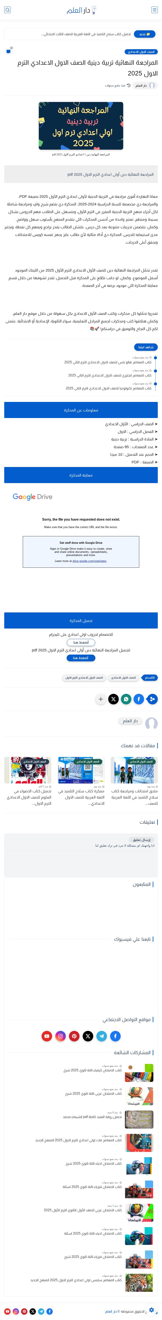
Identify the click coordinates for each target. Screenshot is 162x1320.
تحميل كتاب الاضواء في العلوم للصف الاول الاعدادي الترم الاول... (29, 797)
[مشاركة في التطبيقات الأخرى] (101, 699)
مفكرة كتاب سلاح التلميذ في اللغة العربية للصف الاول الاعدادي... (81, 797)
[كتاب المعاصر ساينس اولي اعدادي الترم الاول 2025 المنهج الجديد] (139, 1283)
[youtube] (47, 1036)
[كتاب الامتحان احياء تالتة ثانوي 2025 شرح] (139, 1166)
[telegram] (101, 1036)
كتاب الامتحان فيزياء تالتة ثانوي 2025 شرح (93, 1257)
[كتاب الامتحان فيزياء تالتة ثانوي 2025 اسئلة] (139, 1190)
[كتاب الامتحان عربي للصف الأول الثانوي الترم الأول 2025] (139, 1213)
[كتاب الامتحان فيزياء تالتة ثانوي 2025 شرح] (139, 1259)
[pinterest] (74, 1036)
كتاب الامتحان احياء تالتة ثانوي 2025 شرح (94, 1163)
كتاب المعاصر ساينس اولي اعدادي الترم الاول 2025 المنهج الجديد (76, 1280)
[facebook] (115, 1036)
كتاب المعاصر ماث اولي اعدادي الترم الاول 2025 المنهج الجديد (78, 1140)
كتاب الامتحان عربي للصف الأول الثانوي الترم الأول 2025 (83, 1210)
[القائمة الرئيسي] (154, 10)
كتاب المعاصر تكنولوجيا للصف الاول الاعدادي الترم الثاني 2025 (108, 388)
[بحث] (7, 10)
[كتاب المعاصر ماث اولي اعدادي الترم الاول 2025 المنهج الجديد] (139, 1143)
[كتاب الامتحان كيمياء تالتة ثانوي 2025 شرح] (139, 1073)
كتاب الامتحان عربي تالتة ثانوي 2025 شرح (93, 1093)
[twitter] (88, 1036)
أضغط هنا (81, 642)
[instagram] (60, 1036)
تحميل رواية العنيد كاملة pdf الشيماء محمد (92, 1117)
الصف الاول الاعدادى (141, 51)
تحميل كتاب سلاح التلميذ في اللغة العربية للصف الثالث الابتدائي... (86, 34)
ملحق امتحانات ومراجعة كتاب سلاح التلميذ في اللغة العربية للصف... (134, 797)
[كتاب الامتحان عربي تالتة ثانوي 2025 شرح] (139, 1096)
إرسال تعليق (141, 840)
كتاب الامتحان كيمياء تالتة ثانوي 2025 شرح (92, 1070)
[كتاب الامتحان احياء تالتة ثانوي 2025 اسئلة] (139, 1236)
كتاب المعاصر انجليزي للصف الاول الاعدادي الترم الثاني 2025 (109, 375)
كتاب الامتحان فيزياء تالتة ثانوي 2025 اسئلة (92, 1187)
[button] (139, 699)
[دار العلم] (81, 9)
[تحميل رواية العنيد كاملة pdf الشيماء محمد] (139, 1120)
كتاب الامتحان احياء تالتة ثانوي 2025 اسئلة (93, 1233)
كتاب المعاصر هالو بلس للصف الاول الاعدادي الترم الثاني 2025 (107, 362)
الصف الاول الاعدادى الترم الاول (84, 677)
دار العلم (111, 1311)
